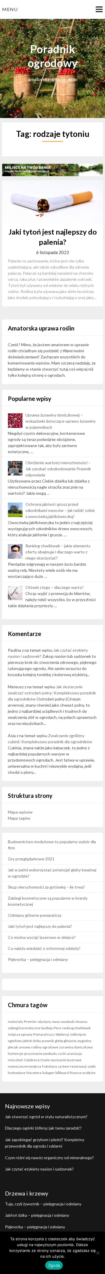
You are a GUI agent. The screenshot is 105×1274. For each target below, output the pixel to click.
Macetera (33, 1073)
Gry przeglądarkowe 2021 (31, 858)
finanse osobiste (82, 1073)
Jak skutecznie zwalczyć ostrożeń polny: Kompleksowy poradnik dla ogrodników (52, 692)
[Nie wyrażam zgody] (98, 1253)
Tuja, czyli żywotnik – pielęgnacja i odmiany (43, 1203)
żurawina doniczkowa (76, 1047)
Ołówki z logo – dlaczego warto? (54, 587)
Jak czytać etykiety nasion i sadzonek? (39, 1168)
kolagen (48, 1073)
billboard (62, 1073)
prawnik (48, 1041)
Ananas (82, 1021)
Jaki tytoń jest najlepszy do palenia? (40, 926)
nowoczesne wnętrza (24, 1066)
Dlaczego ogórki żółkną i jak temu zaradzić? (43, 1127)
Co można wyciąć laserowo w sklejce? (42, 937)
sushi (62, 1053)
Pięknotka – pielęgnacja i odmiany (38, 959)
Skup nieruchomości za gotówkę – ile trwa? (46, 887)
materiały (15, 1021)
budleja (47, 1028)
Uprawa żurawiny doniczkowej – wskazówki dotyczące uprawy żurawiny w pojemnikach (60, 421)
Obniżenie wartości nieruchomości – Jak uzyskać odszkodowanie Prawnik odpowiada (58, 468)
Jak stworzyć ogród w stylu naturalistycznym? (46, 1116)
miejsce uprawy (20, 1034)
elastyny (44, 1021)
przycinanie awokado (40, 1053)
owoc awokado (63, 1021)
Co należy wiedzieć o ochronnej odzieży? (44, 948)
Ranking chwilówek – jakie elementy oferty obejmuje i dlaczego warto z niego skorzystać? (57, 551)
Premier (30, 1021)
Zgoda (54, 1265)
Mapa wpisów (20, 812)
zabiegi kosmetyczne (24, 1028)
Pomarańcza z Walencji (51, 1034)
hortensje (15, 1053)
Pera (57, 1028)
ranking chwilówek (76, 1028)
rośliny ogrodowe (44, 1047)
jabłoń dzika (31, 1041)
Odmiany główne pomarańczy (35, 915)
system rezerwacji (72, 1066)
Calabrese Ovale (37, 1060)
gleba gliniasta (65, 1041)
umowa (24, 1047)
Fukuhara (49, 1066)
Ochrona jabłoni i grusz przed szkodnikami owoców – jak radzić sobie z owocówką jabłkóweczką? (60, 510)
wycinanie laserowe (65, 1060)
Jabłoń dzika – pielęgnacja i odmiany (37, 1215)
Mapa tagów (19, 818)
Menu (10, 9)
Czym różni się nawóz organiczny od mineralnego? (49, 1157)
